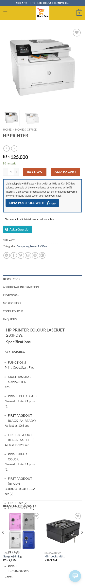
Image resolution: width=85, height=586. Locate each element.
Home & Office (26, 129)
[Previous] (9, 67)
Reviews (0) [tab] (11, 295)
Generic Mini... (12, 556)
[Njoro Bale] (42, 13)
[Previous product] (14, 148)
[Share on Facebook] (13, 255)
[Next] (75, 67)
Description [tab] (12, 279)
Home (7, 129)
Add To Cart (65, 171)
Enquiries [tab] (10, 319)
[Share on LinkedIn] (42, 255)
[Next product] (6, 148)
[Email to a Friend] (28, 255)
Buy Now (35, 171)
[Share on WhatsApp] (6, 255)
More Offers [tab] (12, 303)
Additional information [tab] (21, 287)
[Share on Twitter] (21, 255)
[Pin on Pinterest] (35, 255)
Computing (23, 246)
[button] (5, 13)
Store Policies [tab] (13, 311)
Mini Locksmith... (54, 556)
